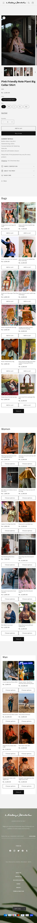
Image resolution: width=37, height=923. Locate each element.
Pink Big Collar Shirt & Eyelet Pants (26, 591)
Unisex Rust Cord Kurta (24, 714)
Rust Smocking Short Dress (7, 556)
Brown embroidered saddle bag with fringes (26, 225)
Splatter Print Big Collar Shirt (8, 524)
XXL (26, 106)
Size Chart (4, 113)
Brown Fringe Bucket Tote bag (8, 327)
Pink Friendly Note (9, 99)
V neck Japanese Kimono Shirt (10, 682)
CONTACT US (18, 876)
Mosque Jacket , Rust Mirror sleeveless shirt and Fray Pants (26, 682)
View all (18, 411)
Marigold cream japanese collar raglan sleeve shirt (26, 778)
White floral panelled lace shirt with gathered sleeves (8, 456)
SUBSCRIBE (32, 836)
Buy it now (18, 133)
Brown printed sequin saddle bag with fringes (27, 294)
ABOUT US (18, 872)
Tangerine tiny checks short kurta (9, 746)
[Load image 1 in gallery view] (8, 71)
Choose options (10, 464)
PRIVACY (18, 887)
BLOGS (18, 883)
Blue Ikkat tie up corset (7, 625)
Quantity (3, 118)
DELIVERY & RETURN (18, 880)
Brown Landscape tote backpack (9, 259)
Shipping (4, 160)
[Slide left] (2, 72)
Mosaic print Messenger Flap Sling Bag (9, 294)
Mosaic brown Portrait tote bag (9, 397)
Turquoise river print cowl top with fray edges (27, 456)
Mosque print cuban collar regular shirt (9, 778)
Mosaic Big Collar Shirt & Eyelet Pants (26, 557)
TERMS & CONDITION (18, 891)
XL (20, 106)
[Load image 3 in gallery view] (28, 71)
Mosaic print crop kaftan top (26, 524)
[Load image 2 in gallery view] (18, 71)
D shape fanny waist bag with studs (8, 225)
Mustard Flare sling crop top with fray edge (27, 490)
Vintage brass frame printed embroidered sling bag (26, 328)
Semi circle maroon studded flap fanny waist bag (27, 259)
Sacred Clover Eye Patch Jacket (10, 714)
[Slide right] (35, 72)
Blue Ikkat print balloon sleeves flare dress (9, 490)
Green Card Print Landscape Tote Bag (27, 397)
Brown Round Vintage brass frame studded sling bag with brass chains (27, 363)
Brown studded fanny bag (7, 361)
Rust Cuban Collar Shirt (24, 745)
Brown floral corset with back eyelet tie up (26, 625)
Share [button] (5, 181)
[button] (4, 3)
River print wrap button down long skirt (8, 591)
